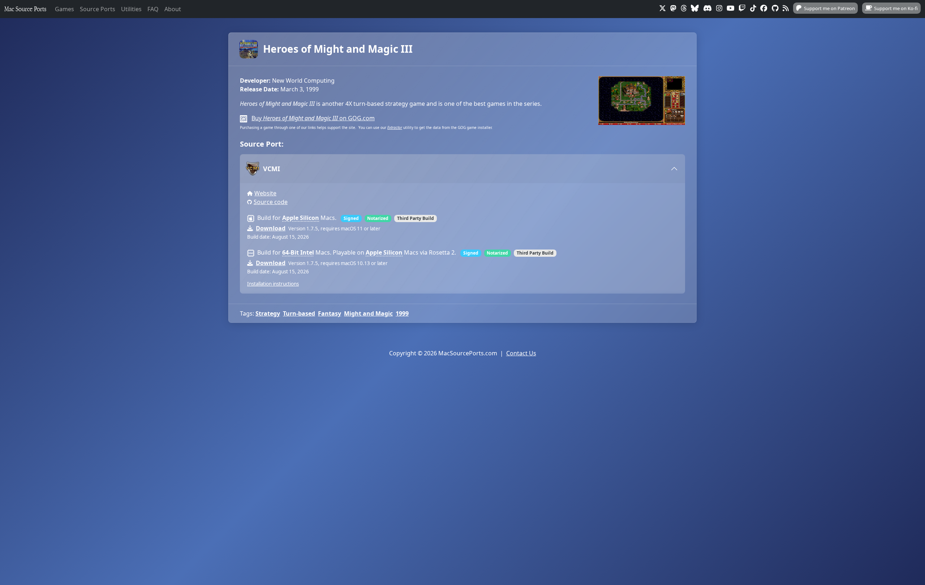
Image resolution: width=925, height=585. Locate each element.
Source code (271, 202)
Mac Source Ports (25, 9)
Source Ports (97, 9)
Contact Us (521, 353)
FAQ (153, 9)
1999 (402, 313)
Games (64, 9)
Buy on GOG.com (313, 118)
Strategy (267, 313)
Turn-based (299, 313)
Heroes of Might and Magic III (338, 49)
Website (265, 193)
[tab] (462, 168)
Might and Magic (368, 313)
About (172, 9)
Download (270, 228)
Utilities (131, 9)
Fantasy (329, 313)
